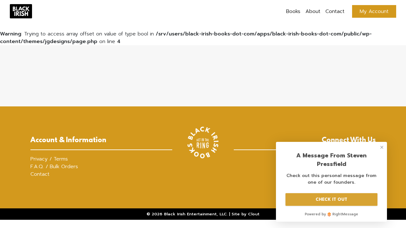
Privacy (39, 159)
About (312, 11)
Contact (334, 11)
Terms (61, 159)
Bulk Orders (64, 166)
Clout (253, 214)
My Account (374, 11)
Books (293, 11)
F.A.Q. (37, 166)
